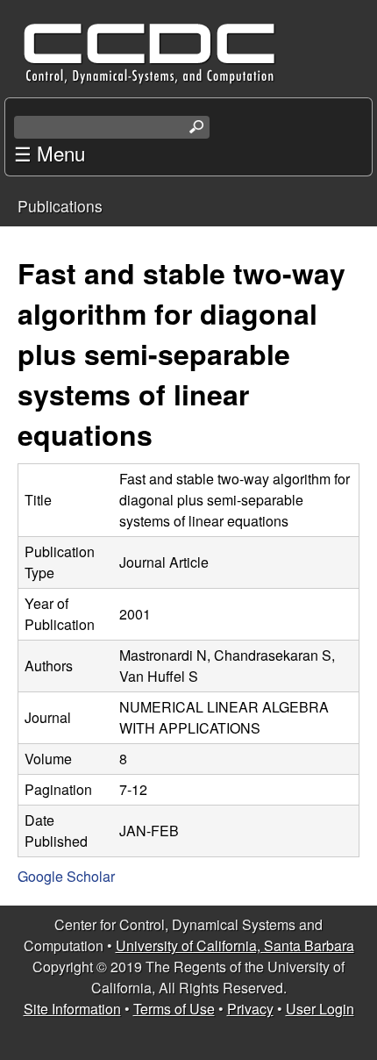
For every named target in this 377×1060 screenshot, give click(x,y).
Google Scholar (66, 876)
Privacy (250, 1009)
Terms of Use (174, 1009)
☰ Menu (49, 153)
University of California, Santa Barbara (235, 945)
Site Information (72, 1009)
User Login (320, 1009)
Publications (60, 206)
